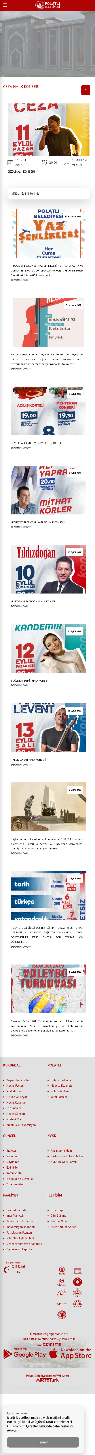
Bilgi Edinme (58, 1216)
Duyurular (12, 1162)
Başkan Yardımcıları (18, 1080)
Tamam (43, 1442)
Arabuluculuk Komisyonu (21, 1125)
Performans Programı (19, 1221)
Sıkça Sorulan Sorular (64, 1227)
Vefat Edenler (59, 1097)
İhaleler (11, 1151)
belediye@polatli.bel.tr (49, 1334)
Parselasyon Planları (19, 1232)
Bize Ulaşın (57, 1210)
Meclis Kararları (16, 1102)
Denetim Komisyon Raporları (24, 1244)
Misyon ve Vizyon (17, 1097)
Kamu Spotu (14, 1173)
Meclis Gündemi (16, 1114)
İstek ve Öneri (59, 1221)
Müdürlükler (13, 1091)
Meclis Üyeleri (15, 1086)
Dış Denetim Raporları (19, 1249)
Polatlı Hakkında (61, 1080)
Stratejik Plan (14, 1119)
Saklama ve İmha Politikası (67, 1156)
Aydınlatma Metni (61, 1151)
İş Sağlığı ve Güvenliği (19, 1179)
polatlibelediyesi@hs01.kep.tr (49, 1339)
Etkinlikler (12, 1167)
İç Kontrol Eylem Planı (20, 1238)
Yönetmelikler (15, 1184)
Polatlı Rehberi (60, 1091)
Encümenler (13, 1108)
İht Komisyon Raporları (20, 1227)
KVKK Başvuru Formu (64, 1162)
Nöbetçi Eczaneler (62, 1086)
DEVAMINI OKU (19, 279)
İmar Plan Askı (15, 1216)
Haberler (11, 1156)
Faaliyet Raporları (17, 1210)
